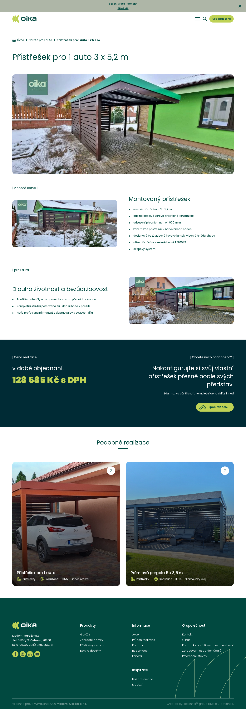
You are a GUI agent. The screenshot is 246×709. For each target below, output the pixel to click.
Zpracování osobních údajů (201, 651)
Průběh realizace (143, 640)
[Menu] (197, 19)
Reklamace (140, 651)
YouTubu (37, 654)
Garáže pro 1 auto (40, 40)
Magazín (138, 684)
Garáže (85, 634)
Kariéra (137, 656)
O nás (186, 640)
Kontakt (187, 634)
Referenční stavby (194, 656)
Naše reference (142, 679)
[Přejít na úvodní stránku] (24, 19)
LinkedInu (30, 654)
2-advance (225, 704)
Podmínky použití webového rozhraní (208, 645)
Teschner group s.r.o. (199, 704)
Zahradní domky (91, 640)
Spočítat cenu (221, 19)
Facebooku (15, 654)
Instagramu (23, 654)
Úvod (20, 40)
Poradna (138, 645)
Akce (135, 634)
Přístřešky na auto (92, 645)
